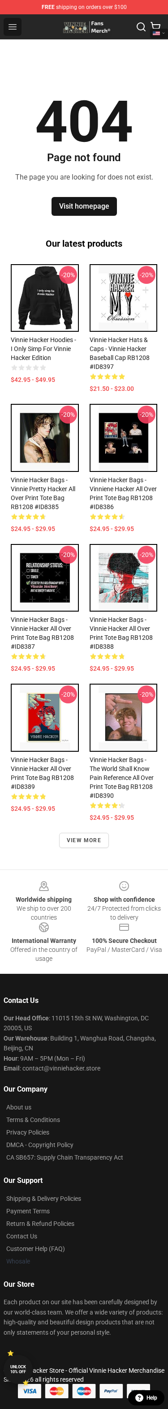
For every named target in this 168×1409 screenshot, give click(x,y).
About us (18, 1107)
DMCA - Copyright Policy (39, 1144)
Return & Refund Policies (40, 1223)
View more (84, 840)
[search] (141, 26)
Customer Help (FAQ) (35, 1248)
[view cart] (155, 26)
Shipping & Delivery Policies (43, 1198)
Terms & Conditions (33, 1119)
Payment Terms (28, 1211)
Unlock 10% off (18, 1369)
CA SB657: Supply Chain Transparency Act (64, 1157)
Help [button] (151, 1398)
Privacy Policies (27, 1132)
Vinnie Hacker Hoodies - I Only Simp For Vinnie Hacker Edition (43, 348)
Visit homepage (84, 206)
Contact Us (21, 1236)
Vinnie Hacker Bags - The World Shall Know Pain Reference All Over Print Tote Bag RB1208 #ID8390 (122, 777)
